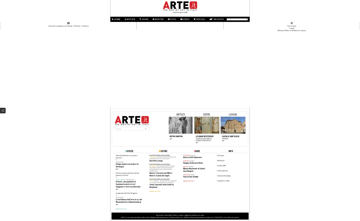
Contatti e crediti (223, 181)
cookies (181, 215)
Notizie (131, 19)
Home (117, 19)
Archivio (219, 19)
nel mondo (60, 26)
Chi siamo (220, 155)
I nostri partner (222, 171)
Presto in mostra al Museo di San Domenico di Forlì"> (128, 180)
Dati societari (160, 215)
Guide (145, 19)
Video (186, 19)
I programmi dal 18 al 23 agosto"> (129, 197)
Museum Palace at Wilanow (292, 30)
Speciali (200, 19)
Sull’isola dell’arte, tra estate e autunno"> (127, 161)
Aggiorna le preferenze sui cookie (194, 215)
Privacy (175, 215)
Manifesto (220, 160)
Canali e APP (221, 165)
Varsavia (85, 26)
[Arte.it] (180, 6)
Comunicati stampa (224, 176)
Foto (173, 19)
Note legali (168, 215)
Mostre (159, 19)
